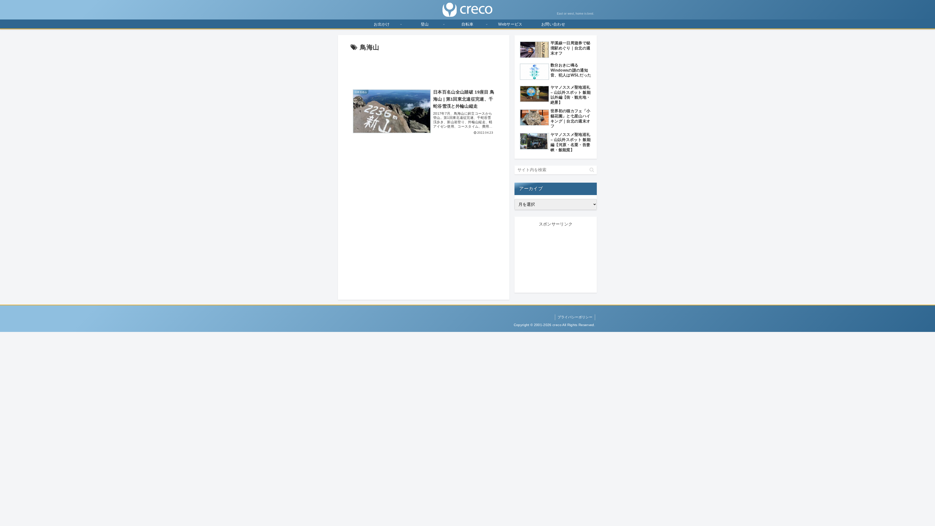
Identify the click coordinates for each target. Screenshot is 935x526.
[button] (592, 170)
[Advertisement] (424, 68)
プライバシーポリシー (575, 317)
